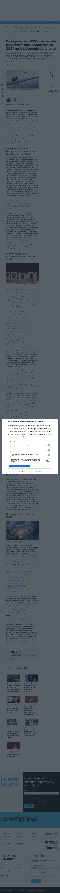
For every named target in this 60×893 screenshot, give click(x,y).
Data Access (30, 471)
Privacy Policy (38, 471)
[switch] (48, 445)
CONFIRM (19, 466)
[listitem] (30, 441)
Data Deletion (22, 471)
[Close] (55, 421)
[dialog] (30, 446)
